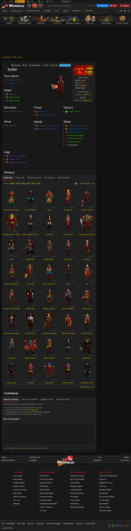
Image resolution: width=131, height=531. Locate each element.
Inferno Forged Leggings (17, 156)
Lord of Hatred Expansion (108, 476)
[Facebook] (120, 525)
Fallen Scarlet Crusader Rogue (11, 334)
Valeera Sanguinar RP (11, 284)
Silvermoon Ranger (68, 333)
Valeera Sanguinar (49, 309)
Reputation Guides (46, 493)
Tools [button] (57, 11)
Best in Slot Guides (77, 479)
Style (23, 183)
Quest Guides (45, 490)
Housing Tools (35, 457)
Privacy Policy (90, 523)
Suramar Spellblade (68, 309)
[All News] (4, 1)
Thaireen (68, 358)
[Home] (13, 5)
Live (29, 5)
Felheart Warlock (49, 358)
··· (56, 1)
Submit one (87, 94)
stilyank (82, 80)
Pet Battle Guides (46, 497)
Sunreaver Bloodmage (49, 333)
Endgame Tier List (106, 483)
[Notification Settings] (121, 10)
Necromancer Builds (106, 497)
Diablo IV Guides (105, 472)
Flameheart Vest (43, 111)
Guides (65, 11)
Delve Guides (18, 479)
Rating (12, 183)
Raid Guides (17, 493)
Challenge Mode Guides (48, 504)
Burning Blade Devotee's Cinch (78, 126)
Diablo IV (67, 1)
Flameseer (86, 259)
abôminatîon (30, 259)
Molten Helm (13, 94)
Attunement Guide (77, 476)
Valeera (68, 284)
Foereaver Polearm (15, 80)
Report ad (127, 453)
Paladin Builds (104, 500)
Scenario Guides (45, 500)
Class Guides (17, 476)
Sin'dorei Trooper (87, 210)
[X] (113, 525)
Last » (93, 183)
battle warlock (49, 259)
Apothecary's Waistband (76, 135)
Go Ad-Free (88, 11)
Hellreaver (12, 83)
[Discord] (109, 525)
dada (11, 259)
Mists (51, 1)
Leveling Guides (19, 483)
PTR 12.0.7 (40, 5)
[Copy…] (75, 183)
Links (46, 65)
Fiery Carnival (86, 309)
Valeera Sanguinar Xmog (30, 234)
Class (33, 183)
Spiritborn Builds (105, 511)
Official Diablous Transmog (30, 359)
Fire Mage (30, 383)
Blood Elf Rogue (30, 210)
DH (87, 284)
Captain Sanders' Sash (75, 138)
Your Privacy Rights (53, 523)
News (5, 11)
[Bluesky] (116, 525)
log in (20, 448)
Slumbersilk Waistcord (75, 132)
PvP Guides (74, 497)
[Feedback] (124, 10)
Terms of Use (8, 528)
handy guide (33, 410)
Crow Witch (49, 234)
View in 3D (54, 65)
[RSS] (127, 525)
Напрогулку (68, 259)
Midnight (16, 504)
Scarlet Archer (68, 234)
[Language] (128, 10)
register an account (29, 448)
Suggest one (87, 100)
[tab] (8, 177)
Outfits (14, 57)
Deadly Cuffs (13, 126)
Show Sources (65, 65)
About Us (30, 523)
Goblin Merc (87, 358)
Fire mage (30, 284)
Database (47, 11)
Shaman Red (49, 383)
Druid (20, 57)
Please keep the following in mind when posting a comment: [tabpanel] (27, 426)
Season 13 (103, 479)
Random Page (68, 523)
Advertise (40, 523)
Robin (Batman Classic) (11, 210)
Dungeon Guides (46, 483)
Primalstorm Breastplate (46, 115)
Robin (49, 210)
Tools (99, 457)
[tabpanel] (49, 284)
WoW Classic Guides (78, 472)
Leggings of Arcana (15, 159)
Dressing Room (34, 65)
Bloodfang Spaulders (16, 111)
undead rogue (11, 383)
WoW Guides (18, 472)
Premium (79, 523)
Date (28, 183)
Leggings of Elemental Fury (18, 162)
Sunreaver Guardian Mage (11, 309)
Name (18, 183)
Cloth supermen (68, 383)
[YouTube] (123, 525)
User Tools (21, 523)
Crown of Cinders (14, 97)
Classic (32, 1)
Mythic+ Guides (18, 486)
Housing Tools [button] (17, 11)
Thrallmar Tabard (74, 111)
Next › (88, 183)
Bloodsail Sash (73, 145)
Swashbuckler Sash (74, 142)
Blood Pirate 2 (30, 333)
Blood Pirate (30, 309)
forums (27, 414)
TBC (42, 1)
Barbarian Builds (105, 490)
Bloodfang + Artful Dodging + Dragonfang (86, 383)
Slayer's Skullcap (14, 100)
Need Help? (10, 523)
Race (38, 183)
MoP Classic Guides (47, 472)
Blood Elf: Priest (87, 333)
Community (76, 11)
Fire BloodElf (68, 210)
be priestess (11, 358)
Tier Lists (16, 500)
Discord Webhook (33, 11)
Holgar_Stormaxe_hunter (87, 234)
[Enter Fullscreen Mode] (117, 10)
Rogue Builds (104, 504)
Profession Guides (20, 490)
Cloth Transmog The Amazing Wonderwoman (49, 285)
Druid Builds (103, 493)
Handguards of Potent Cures (47, 126)
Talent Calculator (19, 497)
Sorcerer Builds (104, 507)
